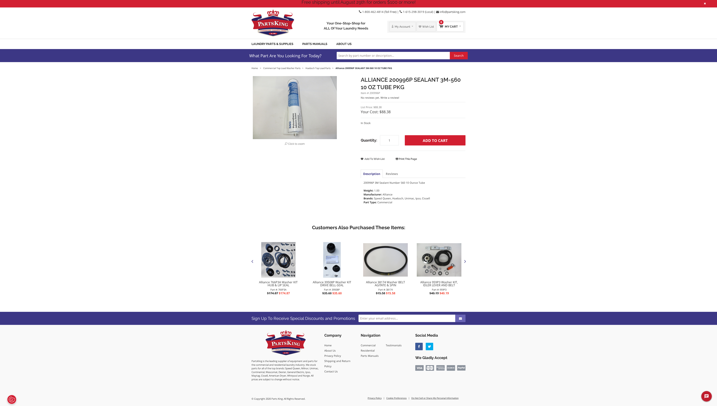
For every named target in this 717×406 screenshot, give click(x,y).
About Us (344, 44)
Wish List (427, 26)
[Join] (460, 318)
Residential (368, 350)
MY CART (449, 25)
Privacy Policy (332, 356)
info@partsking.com (452, 12)
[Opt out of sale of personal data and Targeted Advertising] (11, 399)
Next (465, 261)
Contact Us (331, 371)
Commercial (368, 345)
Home (328, 345)
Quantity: (369, 140)
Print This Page (407, 158)
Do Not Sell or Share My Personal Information (435, 398)
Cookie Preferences (396, 398)
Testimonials (394, 345)
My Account (402, 26)
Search (459, 56)
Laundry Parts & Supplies (272, 44)
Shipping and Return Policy (337, 363)
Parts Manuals (314, 44)
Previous (252, 261)
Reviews (392, 174)
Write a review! (390, 97)
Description (371, 174)
